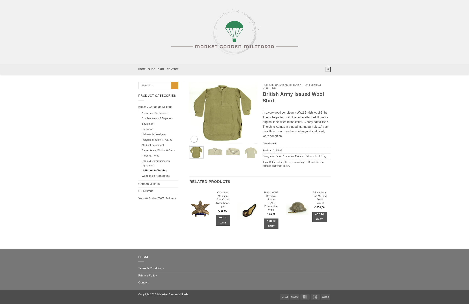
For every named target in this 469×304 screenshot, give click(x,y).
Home (142, 69)
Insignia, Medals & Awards (157, 139)
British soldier (276, 162)
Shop (151, 69)
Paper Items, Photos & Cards (159, 150)
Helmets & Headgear (154, 134)
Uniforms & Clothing (154, 170)
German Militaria (149, 183)
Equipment (148, 123)
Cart (161, 69)
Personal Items (150, 155)
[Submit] (174, 85)
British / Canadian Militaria (155, 106)
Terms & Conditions (151, 268)
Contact (172, 69)
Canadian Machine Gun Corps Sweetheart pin (222, 199)
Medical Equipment (153, 144)
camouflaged (299, 162)
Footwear (147, 129)
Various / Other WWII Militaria (157, 198)
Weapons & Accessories (156, 175)
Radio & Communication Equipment (156, 163)
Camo (288, 162)
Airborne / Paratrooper (155, 113)
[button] (328, 69)
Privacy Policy (147, 275)
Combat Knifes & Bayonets (157, 118)
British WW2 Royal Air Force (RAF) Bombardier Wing (271, 201)
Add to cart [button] (222, 220)
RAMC (286, 165)
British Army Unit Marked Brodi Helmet (320, 197)
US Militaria (146, 191)
